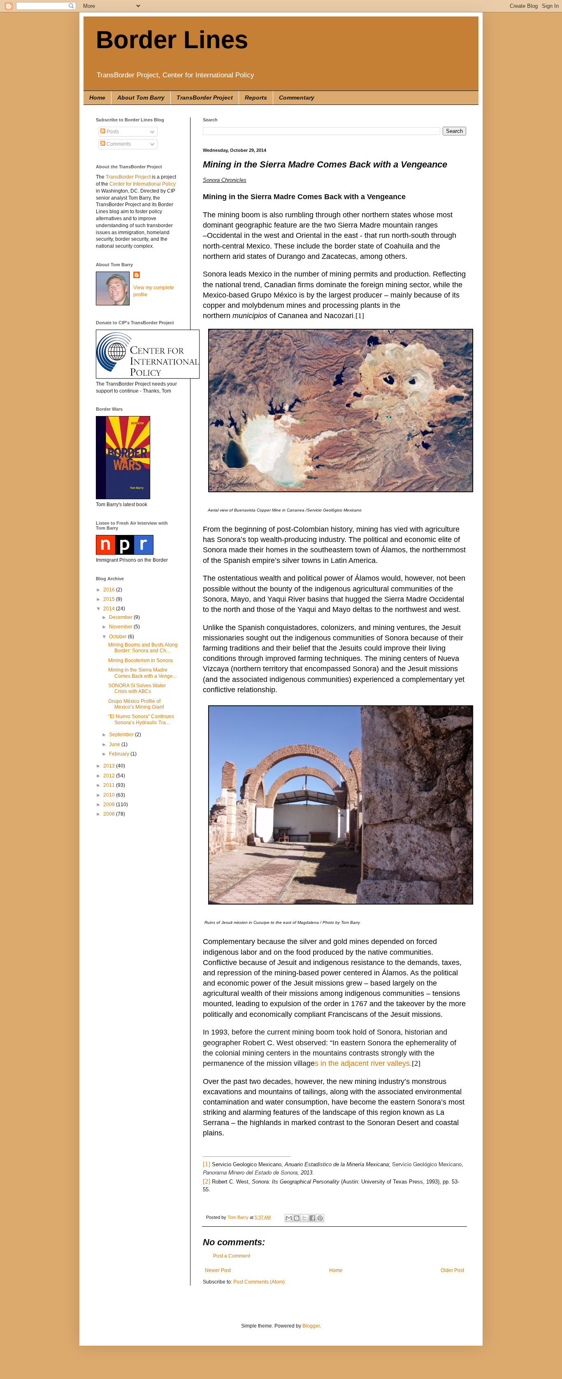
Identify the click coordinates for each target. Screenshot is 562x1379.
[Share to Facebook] (312, 1218)
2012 (109, 776)
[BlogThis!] (297, 1218)
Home (97, 97)
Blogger (311, 1326)
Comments (118, 144)
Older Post (452, 1270)
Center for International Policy (142, 184)
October (118, 637)
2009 (109, 804)
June (115, 744)
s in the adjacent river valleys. (363, 1063)
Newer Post (218, 1270)
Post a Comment (231, 1256)
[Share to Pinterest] (320, 1218)
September (122, 734)
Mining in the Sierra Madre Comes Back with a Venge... (142, 673)
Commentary (296, 97)
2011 (109, 785)
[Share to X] (304, 1218)
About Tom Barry (141, 97)
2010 (109, 795)
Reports (256, 97)
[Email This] (289, 1218)
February (119, 754)
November (121, 627)
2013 (109, 766)
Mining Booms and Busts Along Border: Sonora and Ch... (143, 647)
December (121, 617)
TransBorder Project (204, 97)
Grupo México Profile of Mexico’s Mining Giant (136, 704)
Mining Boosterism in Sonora (140, 660)
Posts (112, 132)
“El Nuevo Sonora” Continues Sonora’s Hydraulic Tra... (141, 719)
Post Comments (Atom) (259, 1282)
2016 (109, 590)
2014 (109, 609)
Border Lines (172, 39)
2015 (109, 599)
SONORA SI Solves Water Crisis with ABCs (137, 688)
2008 (109, 814)
